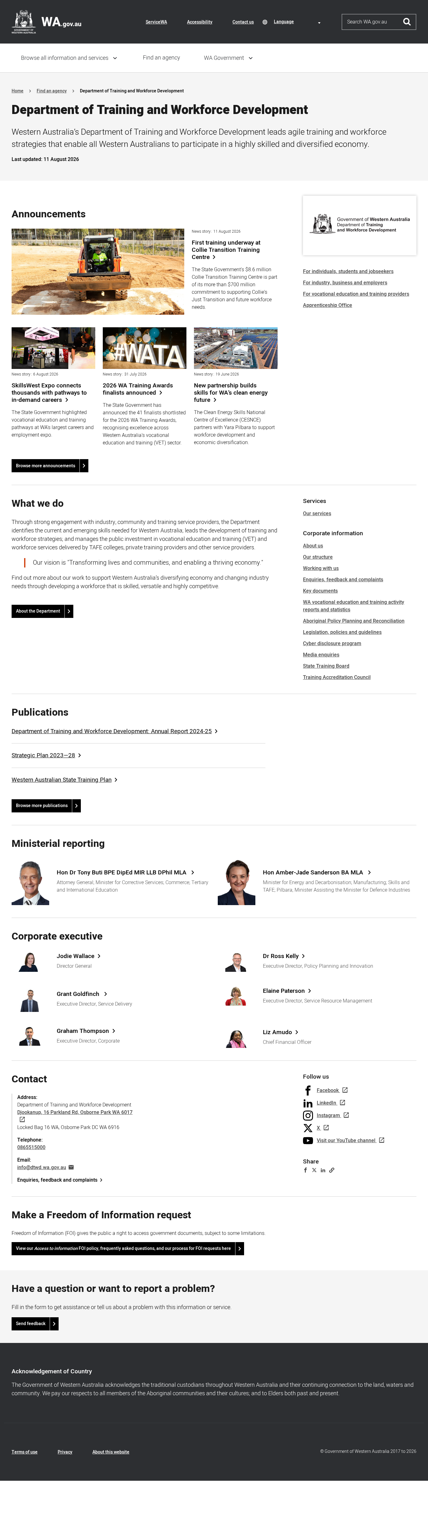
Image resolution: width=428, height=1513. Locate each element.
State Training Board (326, 666)
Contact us (243, 22)
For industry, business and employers (345, 283)
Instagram (328, 1115)
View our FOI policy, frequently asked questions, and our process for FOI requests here (123, 1248)
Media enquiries (321, 655)
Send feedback (30, 1323)
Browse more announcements (45, 466)
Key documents (320, 591)
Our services (317, 513)
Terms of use (25, 1452)
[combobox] (298, 21)
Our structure (318, 557)
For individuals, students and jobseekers (348, 271)
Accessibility (199, 22)
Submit (407, 22)
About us (313, 546)
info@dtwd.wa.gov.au (41, 1167)
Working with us (321, 568)
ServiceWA (156, 22)
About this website (110, 1452)
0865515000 (31, 1147)
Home (17, 91)
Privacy (65, 1452)
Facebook (328, 1090)
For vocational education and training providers (356, 294)
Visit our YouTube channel (346, 1140)
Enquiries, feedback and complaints (343, 579)
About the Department (38, 611)
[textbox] (298, 21)
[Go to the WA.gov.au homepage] (46, 21)
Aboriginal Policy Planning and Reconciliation (354, 621)
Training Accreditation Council (337, 677)
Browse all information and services (64, 58)
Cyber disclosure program (332, 643)
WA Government (224, 58)
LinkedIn (326, 1103)
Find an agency (161, 58)
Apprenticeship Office (327, 305)
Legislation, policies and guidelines (342, 632)
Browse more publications (42, 805)
